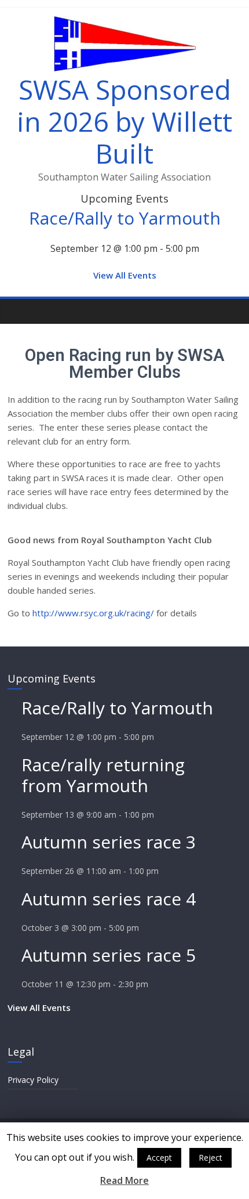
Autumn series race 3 (108, 842)
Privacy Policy (33, 1079)
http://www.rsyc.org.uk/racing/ (93, 613)
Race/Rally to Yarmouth (125, 218)
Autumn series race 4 (108, 899)
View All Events (124, 275)
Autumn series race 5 (108, 955)
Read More (124, 1180)
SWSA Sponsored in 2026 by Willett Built (124, 121)
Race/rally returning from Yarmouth (103, 775)
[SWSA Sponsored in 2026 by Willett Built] (19, 311)
